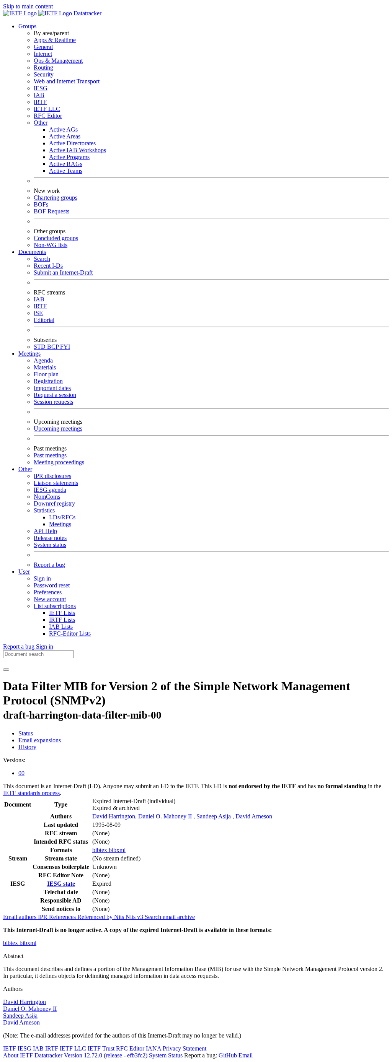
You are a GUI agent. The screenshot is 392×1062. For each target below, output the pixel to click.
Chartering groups (55, 197)
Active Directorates (72, 143)
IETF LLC (47, 109)
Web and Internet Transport (67, 81)
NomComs (47, 496)
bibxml (117, 850)
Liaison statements (56, 483)
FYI (65, 346)
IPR (43, 917)
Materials (45, 367)
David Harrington (113, 816)
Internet (43, 53)
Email (245, 1055)
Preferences (48, 592)
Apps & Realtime (55, 40)
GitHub (228, 1055)
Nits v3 (135, 917)
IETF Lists (62, 613)
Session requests (53, 401)
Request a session (55, 395)
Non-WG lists (50, 245)
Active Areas (64, 136)
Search (42, 258)
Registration (48, 381)
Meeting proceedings (59, 462)
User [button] (24, 571)
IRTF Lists (62, 619)
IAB (39, 95)
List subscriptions (55, 606)
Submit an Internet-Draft (63, 272)
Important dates (52, 388)
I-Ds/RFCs (62, 517)
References (63, 917)
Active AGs (63, 129)
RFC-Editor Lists (70, 633)
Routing (43, 67)
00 (21, 773)
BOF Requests (51, 211)
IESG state (61, 883)
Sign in (42, 578)
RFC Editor (48, 115)
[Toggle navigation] (6, 669)
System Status (166, 1055)
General (43, 47)
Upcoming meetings (58, 428)
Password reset (52, 585)
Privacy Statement (184, 1048)
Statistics (44, 510)
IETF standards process (31, 793)
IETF (9, 1048)
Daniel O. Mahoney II (165, 816)
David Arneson (253, 816)
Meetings (60, 524)
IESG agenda (50, 489)
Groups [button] (27, 26)
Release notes (50, 538)
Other (40, 122)
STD (40, 346)
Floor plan (46, 374)
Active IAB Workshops (77, 150)
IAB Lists (61, 626)
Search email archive (170, 917)
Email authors (20, 917)
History (27, 747)
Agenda (43, 360)
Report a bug (49, 564)
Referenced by (95, 917)
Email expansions (39, 740)
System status (50, 545)
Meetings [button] (29, 353)
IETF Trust (101, 1048)
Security (44, 74)
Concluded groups (56, 238)
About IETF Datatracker (32, 1055)
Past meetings (50, 455)
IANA (153, 1048)
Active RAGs (65, 164)
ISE (38, 313)
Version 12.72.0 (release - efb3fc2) (106, 1055)
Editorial (44, 320)
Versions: (14, 760)
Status (25, 733)
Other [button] (25, 469)
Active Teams (65, 171)
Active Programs (69, 157)
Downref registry (54, 503)
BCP (53, 346)
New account (50, 599)
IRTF (40, 102)
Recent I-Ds (48, 265)
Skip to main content (28, 6)
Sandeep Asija (213, 816)
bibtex (100, 850)
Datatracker (86, 13)
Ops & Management (58, 60)
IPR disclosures (52, 476)
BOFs (41, 204)
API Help (45, 531)
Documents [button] (32, 252)
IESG (40, 88)
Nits (120, 917)
